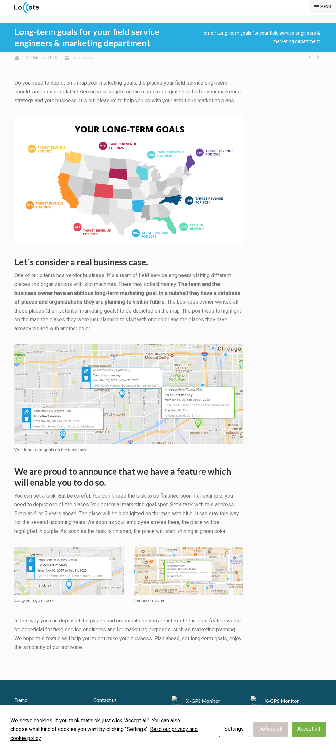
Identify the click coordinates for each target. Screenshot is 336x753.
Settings (234, 729)
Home (207, 33)
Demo (21, 700)
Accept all (308, 729)
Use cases (83, 57)
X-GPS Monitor (203, 701)
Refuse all (270, 729)
